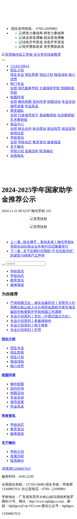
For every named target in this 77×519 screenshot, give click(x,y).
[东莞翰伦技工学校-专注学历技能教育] (38, 54)
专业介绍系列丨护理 (25, 330)
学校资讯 (17, 137)
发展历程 (31, 151)
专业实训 (68, 101)
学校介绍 (17, 151)
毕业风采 (31, 106)
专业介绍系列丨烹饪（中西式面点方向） (41, 316)
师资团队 (17, 110)
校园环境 (17, 97)
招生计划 (46, 74)
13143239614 (19, 66)
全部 (13, 88)
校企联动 (39, 128)
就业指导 (54, 128)
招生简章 (31, 74)
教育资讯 (39, 142)
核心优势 (17, 366)
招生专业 (17, 74)
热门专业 (17, 83)
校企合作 (25, 128)
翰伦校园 (25, 101)
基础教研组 (47, 115)
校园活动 (54, 101)
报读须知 (61, 74)
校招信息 (17, 133)
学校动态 (25, 142)
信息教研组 (65, 115)
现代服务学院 (28, 88)
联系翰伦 (46, 151)
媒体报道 (54, 142)
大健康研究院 (49, 88)
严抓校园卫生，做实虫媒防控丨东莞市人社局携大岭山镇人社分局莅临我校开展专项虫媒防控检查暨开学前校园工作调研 (42, 307)
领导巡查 (17, 106)
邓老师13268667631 (16, 468)
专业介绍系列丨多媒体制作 (30, 321)
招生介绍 (17, 70)
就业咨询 (68, 128)
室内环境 (39, 101)
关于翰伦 (17, 146)
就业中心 (17, 124)
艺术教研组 (18, 119)
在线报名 (17, 155)
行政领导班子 (28, 115)
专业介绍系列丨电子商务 (29, 325)
